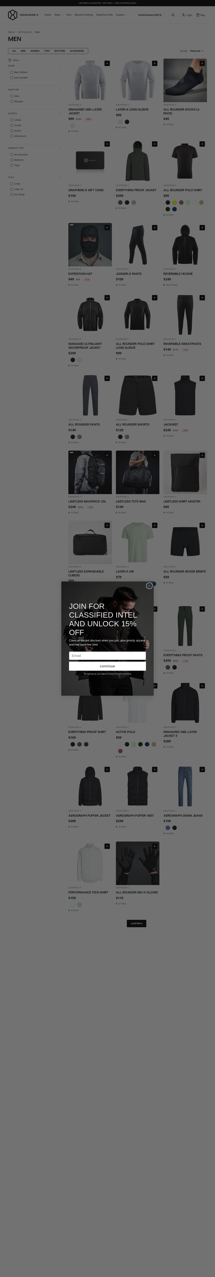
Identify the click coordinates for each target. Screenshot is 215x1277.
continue (107, 666)
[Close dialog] (149, 586)
